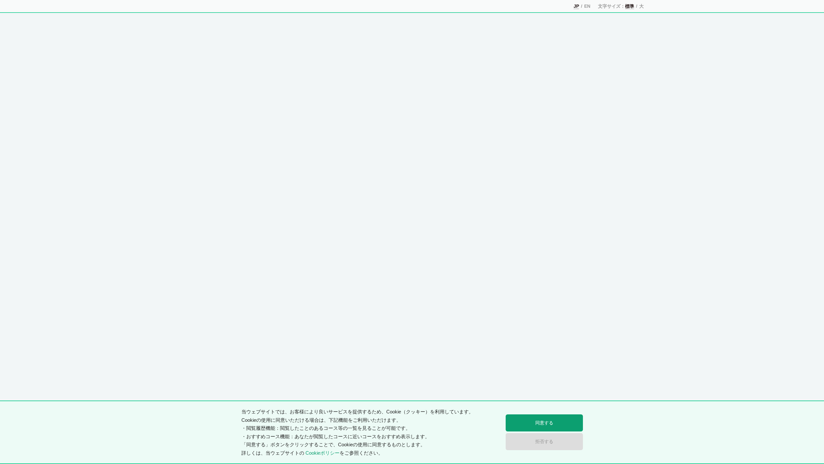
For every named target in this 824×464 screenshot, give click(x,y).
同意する (545, 423)
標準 (629, 6)
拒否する (545, 441)
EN (587, 6)
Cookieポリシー (322, 453)
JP (576, 6)
